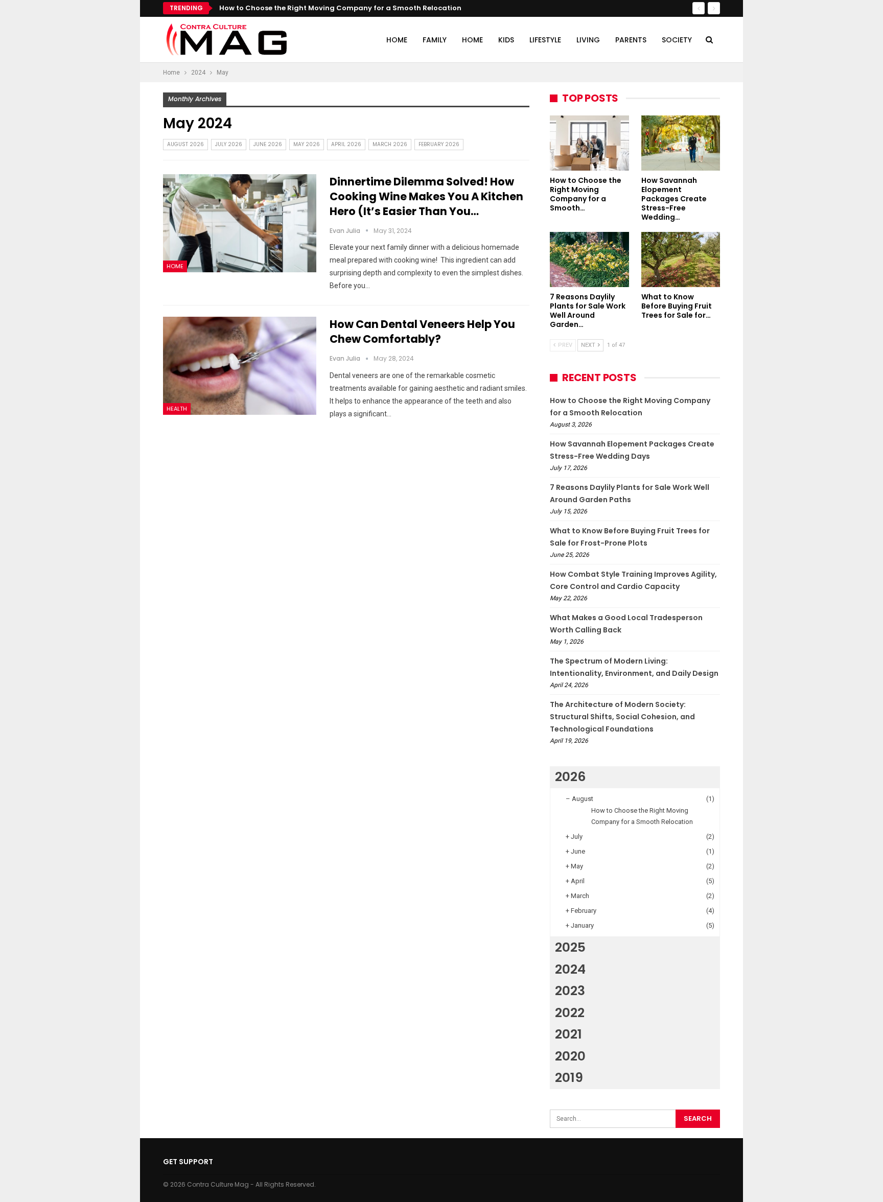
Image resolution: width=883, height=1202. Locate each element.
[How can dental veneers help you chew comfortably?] (239, 366)
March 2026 (390, 144)
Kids (506, 40)
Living (588, 40)
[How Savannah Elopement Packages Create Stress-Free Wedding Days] (681, 143)
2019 (569, 1078)
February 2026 (439, 144)
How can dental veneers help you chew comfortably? (422, 331)
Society (677, 40)
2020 (570, 1056)
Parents (630, 40)
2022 (570, 1013)
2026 (570, 777)
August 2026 (185, 144)
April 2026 (346, 144)
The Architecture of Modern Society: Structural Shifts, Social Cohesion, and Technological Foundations (622, 716)
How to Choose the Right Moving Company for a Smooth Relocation (340, 8)
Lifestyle (545, 40)
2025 (570, 947)
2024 (570, 969)
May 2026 (306, 144)
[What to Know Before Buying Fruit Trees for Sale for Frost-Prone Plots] (681, 259)
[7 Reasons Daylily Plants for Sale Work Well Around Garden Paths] (589, 259)
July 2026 (228, 144)
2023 (570, 991)
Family (435, 40)
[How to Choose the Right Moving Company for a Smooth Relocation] (589, 143)
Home (396, 40)
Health (177, 409)
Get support (188, 1162)
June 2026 (267, 144)
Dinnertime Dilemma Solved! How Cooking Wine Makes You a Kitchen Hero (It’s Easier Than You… (426, 196)
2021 (568, 1034)
